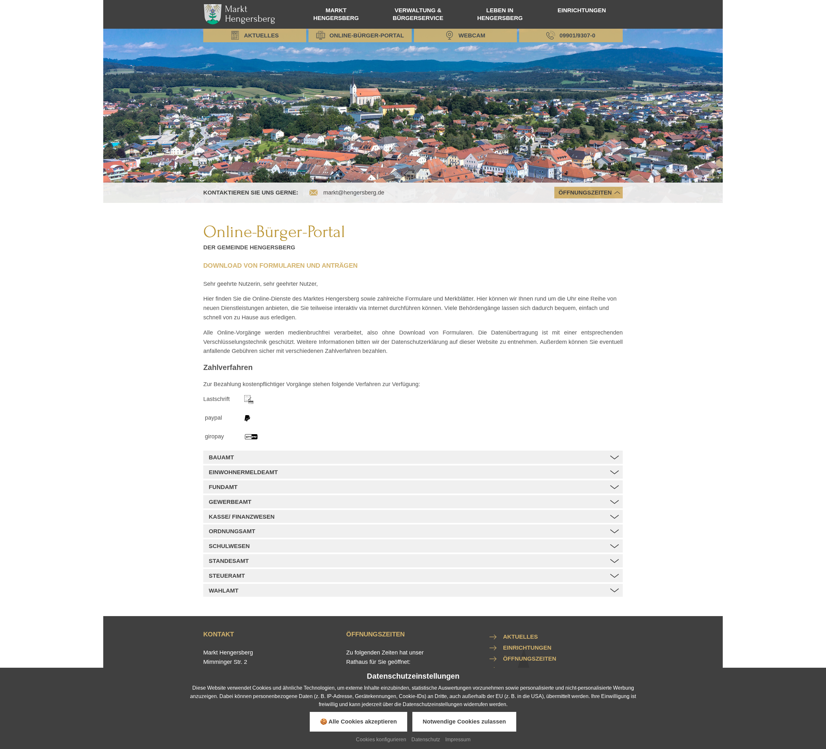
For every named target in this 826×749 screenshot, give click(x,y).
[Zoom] (413, 116)
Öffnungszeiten (585, 192)
